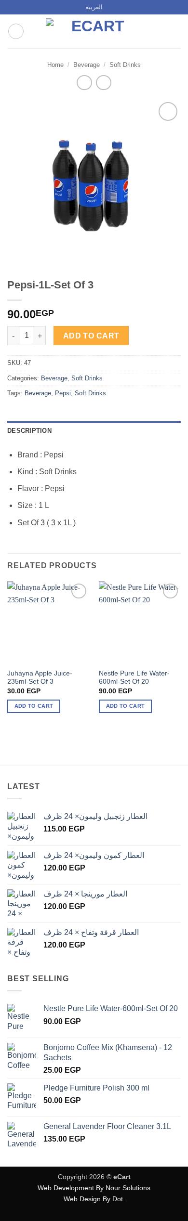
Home (55, 64)
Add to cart (91, 336)
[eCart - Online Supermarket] (94, 31)
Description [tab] (29, 430)
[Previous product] (103, 82)
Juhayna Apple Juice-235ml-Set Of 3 (39, 678)
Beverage (86, 64)
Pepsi (63, 393)
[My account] (159, 31)
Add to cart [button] (34, 706)
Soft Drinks (125, 64)
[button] (16, 31)
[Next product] (84, 82)
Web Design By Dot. (94, 1199)
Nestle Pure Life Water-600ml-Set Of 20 (134, 678)
